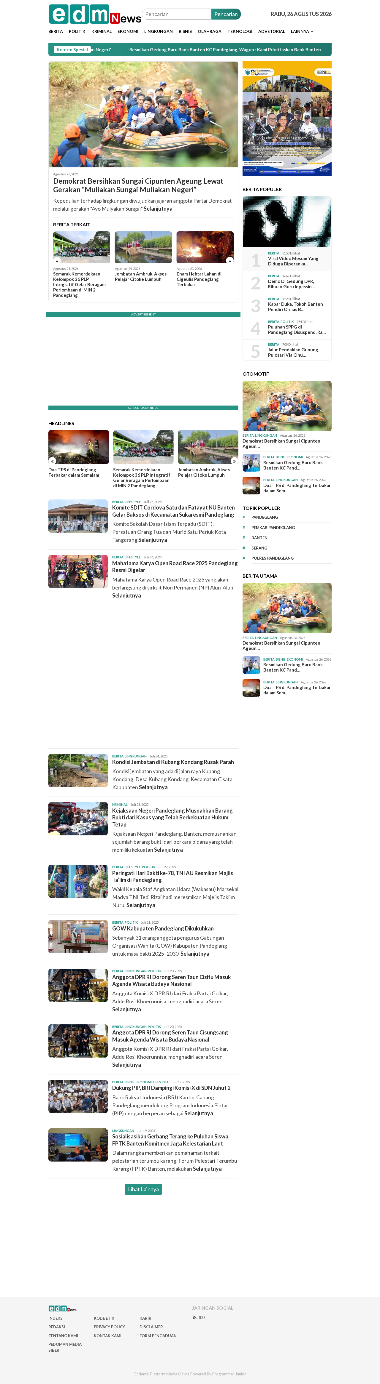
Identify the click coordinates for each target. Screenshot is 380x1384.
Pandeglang (264, 517)
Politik (148, 867)
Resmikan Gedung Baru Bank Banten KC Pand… (293, 465)
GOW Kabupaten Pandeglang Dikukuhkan (163, 928)
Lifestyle (133, 502)
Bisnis (129, 1082)
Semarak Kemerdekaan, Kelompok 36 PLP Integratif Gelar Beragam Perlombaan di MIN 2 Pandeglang (79, 284)
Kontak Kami (107, 1335)
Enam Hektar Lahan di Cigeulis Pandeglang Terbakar (199, 279)
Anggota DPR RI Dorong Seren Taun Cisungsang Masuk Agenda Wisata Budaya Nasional (170, 1035)
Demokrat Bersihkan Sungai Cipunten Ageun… (281, 443)
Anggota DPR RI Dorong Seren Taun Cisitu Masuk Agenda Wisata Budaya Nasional (171, 980)
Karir (145, 1318)
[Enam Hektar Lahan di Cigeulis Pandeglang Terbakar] (205, 247)
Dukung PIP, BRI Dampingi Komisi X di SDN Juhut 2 (171, 1088)
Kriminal (120, 804)
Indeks (55, 1318)
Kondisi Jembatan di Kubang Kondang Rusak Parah (173, 762)
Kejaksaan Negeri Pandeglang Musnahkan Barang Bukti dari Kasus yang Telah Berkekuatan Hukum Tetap (172, 817)
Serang (259, 548)
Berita (118, 502)
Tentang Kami (63, 1335)
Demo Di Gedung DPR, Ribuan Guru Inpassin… (291, 284)
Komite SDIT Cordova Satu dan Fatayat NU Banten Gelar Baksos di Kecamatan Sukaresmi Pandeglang (173, 511)
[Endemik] (95, 13)
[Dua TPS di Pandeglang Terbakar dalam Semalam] (78, 447)
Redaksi (56, 1326)
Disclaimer (151, 1326)
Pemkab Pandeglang (273, 527)
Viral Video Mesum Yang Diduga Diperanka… (293, 261)
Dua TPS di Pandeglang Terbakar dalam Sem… (297, 488)
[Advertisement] (143, 677)
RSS (202, 1317)
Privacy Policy (109, 1326)
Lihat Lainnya (143, 1189)
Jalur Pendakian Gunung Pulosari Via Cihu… (293, 352)
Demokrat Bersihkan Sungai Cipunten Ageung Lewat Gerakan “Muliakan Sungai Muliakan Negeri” (138, 185)
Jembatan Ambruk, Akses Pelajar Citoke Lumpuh (141, 276)
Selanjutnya (158, 208)
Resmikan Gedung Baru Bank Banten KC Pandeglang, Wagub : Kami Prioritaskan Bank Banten (178, 49)
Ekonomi (144, 1082)
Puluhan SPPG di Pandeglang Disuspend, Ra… (297, 329)
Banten (259, 538)
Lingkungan (136, 756)
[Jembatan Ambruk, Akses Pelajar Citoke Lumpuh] (143, 247)
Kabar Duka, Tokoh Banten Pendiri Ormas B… (295, 307)
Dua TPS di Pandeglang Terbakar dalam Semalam (73, 472)
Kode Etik (104, 1318)
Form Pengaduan (158, 1335)
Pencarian (226, 14)
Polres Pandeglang (272, 558)
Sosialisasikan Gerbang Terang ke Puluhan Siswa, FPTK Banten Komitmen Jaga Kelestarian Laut (170, 1139)
